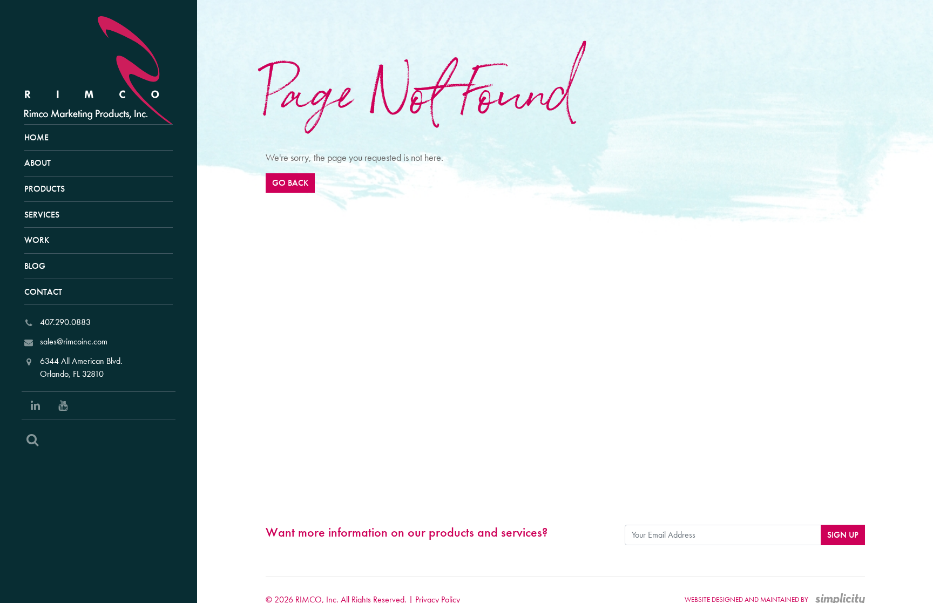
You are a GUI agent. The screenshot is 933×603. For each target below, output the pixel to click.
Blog (34, 266)
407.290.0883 (65, 322)
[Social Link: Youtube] (63, 405)
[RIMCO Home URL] (103, 68)
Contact (43, 291)
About (37, 162)
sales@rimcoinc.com (73, 341)
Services (41, 214)
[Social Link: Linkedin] (35, 405)
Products (44, 188)
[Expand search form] (32, 440)
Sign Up (842, 534)
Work (36, 240)
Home (36, 137)
